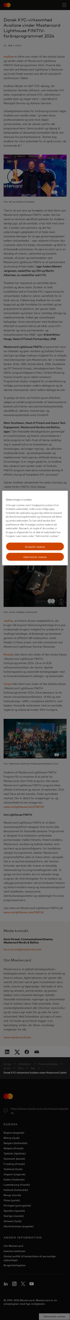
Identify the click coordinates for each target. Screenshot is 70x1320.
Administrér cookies (35, 556)
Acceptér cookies (35, 546)
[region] (35, 528)
